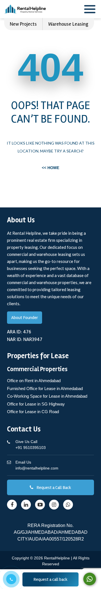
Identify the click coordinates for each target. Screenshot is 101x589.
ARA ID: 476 (19, 332)
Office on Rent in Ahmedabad (34, 380)
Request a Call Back (53, 487)
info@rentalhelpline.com (36, 465)
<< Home (50, 167)
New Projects (23, 24)
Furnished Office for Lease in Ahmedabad (45, 388)
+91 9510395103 (30, 444)
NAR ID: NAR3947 (24, 339)
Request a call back (50, 579)
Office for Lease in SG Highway (36, 404)
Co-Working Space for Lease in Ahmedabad (47, 396)
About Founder (24, 317)
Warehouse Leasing (68, 24)
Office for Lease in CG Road (33, 411)
